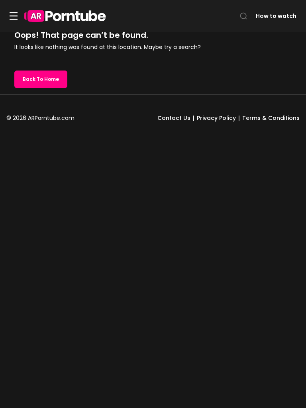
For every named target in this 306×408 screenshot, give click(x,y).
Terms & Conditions (271, 118)
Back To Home (41, 79)
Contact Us (173, 118)
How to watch (276, 16)
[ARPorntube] (65, 16)
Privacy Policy (216, 118)
